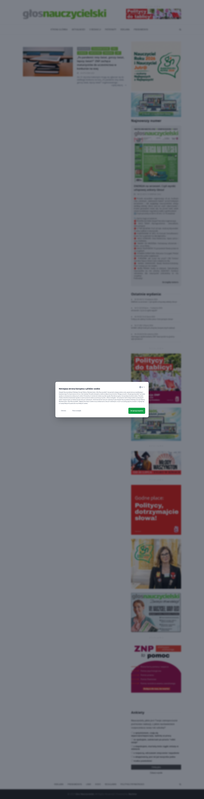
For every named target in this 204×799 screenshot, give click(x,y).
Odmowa (63, 410)
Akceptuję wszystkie (136, 411)
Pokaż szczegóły (76, 410)
